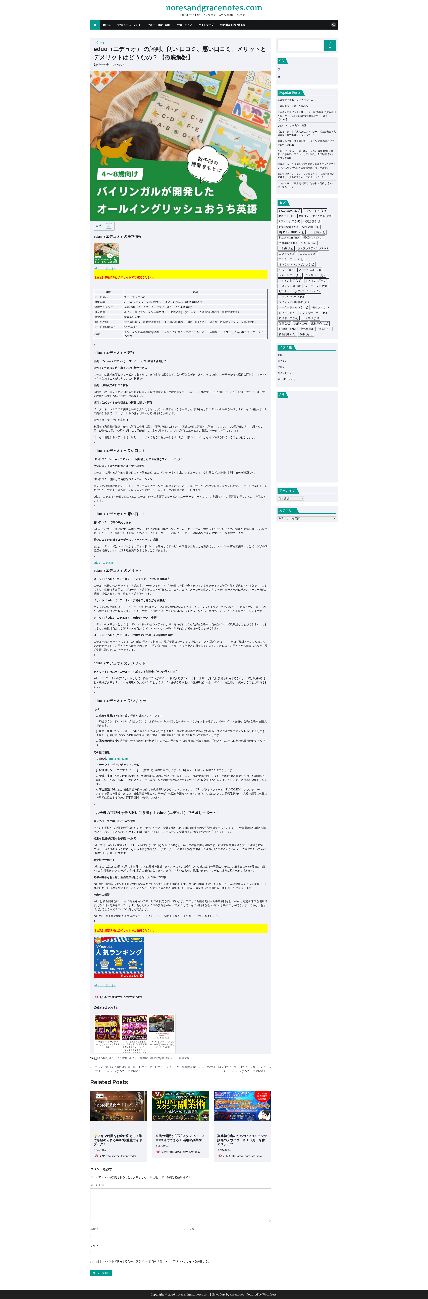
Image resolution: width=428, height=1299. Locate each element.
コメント (97, 1184)
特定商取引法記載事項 (232, 24)
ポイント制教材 (138, 1058)
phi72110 (100, 64)
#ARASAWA (289, 210)
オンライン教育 (118, 1058)
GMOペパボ (313, 237)
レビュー (287, 312)
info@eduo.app (118, 758)
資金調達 (287, 334)
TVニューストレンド (129, 24)
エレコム (308, 253)
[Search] (333, 24)
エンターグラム (291, 259)
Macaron (288, 243)
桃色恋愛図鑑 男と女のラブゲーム (295, 100)
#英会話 (312, 221)
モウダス (320, 307)
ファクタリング (291, 296)
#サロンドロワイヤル (315, 216)
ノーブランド (316, 286)
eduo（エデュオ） (105, 268)
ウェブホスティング (312, 248)
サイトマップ (206, 24)
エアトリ (287, 253)
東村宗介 (319, 323)
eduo (104, 1058)
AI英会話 (310, 226)
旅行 (300, 323)
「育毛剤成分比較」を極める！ (294, 106)
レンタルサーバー (313, 312)
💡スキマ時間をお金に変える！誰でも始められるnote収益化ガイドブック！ (118, 1140)
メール (188, 1229)
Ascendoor (237, 1294)
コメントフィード (287, 373)
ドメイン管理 (290, 286)
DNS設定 (316, 232)
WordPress (269, 1294)
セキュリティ (290, 275)
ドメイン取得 (290, 280)
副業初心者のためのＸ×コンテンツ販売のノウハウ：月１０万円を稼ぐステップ (242, 1140)
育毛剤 (307, 329)
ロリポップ (288, 318)
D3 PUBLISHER (291, 232)
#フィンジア (289, 221)
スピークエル (310, 270)
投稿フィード (285, 367)
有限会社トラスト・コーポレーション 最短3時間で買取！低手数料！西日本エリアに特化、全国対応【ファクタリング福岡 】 (307, 154)
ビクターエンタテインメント (299, 291)
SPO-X (308, 243)
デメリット (315, 275)
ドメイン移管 (317, 280)
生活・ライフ (184, 24)
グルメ (287, 270)
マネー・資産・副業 (159, 24)
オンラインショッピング (296, 264)
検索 (330, 45)
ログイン (282, 360)
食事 (306, 334)
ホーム (107, 24)
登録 (280, 354)
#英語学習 (288, 226)
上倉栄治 (310, 318)
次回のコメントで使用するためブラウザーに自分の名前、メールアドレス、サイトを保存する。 (152, 1261)
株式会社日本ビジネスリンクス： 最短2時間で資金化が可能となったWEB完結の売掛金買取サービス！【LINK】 (307, 116)
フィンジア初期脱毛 (294, 302)
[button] (107, 226)
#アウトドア (315, 210)
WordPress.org (286, 379)
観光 (324, 329)
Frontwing (289, 237)
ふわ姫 (286, 248)
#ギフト (287, 216)
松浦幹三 (287, 329)
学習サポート (170, 1058)
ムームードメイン (293, 307)
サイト (94, 1245)
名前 (94, 1229)
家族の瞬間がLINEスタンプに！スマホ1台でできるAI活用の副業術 (180, 1138)
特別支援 (184, 1058)
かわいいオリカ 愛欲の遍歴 (292, 125)
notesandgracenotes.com (214, 8)
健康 (284, 323)
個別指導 (154, 1058)
